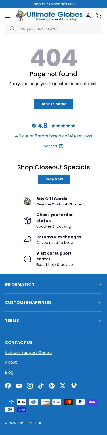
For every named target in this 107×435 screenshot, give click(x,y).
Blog (9, 372)
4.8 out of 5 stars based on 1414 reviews (53, 136)
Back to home (53, 104)
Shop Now (53, 179)
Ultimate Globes (29, 423)
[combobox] (53, 28)
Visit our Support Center (28, 352)
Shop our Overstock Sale (54, 3)
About (11, 362)
